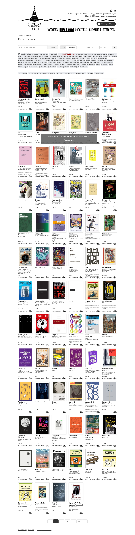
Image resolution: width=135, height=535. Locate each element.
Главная (20, 35)
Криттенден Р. (23, 335)
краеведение (102, 58)
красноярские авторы (25, 60)
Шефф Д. (55, 335)
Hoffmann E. (89, 437)
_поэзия (90, 73)
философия (52, 67)
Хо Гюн (37, 368)
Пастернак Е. (56, 202)
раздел (56, 64)
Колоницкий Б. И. (24, 99)
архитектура (112, 54)
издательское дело (64, 58)
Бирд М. (54, 503)
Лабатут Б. (55, 402)
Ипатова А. (55, 99)
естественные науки (31, 58)
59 (79, 521)
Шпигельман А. (107, 267)
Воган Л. (105, 469)
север (84, 64)
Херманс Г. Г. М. (74, 503)
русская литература (73, 64)
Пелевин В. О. (40, 503)
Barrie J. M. (106, 435)
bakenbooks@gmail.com (26, 530)
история (82, 58)
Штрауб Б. (88, 336)
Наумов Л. (21, 368)
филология (43, 67)
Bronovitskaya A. (107, 368)
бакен (20, 56)
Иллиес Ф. (21, 166)
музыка (93, 60)
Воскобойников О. (91, 133)
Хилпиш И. (89, 469)
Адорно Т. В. (89, 402)
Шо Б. (20, 133)
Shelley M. (38, 335)
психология (28, 64)
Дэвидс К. (38, 200)
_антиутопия (22, 73)
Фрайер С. (38, 435)
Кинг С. (37, 133)
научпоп (100, 60)
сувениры (104, 64)
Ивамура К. (55, 133)
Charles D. (105, 335)
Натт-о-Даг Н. (107, 134)
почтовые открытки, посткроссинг (101, 62)
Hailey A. (55, 368)
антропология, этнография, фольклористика (91, 54)
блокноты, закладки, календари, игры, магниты (65, 56)
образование (108, 60)
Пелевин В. (106, 200)
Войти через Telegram (108, 24)
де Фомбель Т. (23, 134)
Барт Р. (71, 267)
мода (88, 60)
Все (63, 47)
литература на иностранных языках (58, 60)
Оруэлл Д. (55, 166)
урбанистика (33, 67)
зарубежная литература (48, 58)
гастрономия (97, 56)
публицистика (37, 64)
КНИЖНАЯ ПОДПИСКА (66, 54)
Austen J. (38, 469)
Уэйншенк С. (106, 99)
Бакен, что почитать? (44, 530)
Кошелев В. (22, 437)
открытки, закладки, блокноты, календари (32, 62)
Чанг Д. (87, 267)
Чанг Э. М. (89, 368)
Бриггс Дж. (72, 469)
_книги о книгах (81, 73)
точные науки (23, 67)
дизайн (20, 58)
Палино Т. (88, 234)
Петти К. (88, 235)
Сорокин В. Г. (90, 301)
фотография (74, 67)
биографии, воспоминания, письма (36, 56)
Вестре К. (105, 166)
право (20, 64)
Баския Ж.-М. (107, 234)
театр (111, 64)
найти (53, 47)
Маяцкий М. (39, 234)
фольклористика (63, 67)
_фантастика (98, 73)
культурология (39, 60)
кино (88, 58)
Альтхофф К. (39, 301)
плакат (59, 62)
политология (84, 62)
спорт (98, 64)
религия (62, 64)
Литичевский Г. (74, 435)
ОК (114, 47)
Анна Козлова (107, 301)
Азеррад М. (22, 301)
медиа (74, 60)
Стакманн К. (73, 234)
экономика (83, 67)
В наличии (71, 47)
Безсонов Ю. (89, 166)
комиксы (94, 58)
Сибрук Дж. (55, 435)
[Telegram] (111, 11)
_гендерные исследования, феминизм (41, 73)
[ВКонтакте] (114, 11)
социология (91, 64)
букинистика (87, 56)
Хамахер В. (106, 402)
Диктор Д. (72, 402)
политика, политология (71, 62)
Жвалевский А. (57, 200)
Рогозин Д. (55, 101)
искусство (75, 58)
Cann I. (87, 435)
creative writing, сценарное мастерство (34, 54)
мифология (81, 60)
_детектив (59, 73)
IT (19, 54)
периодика (52, 62)
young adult (53, 54)
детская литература (110, 56)
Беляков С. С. (73, 166)
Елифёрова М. (40, 99)
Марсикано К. (56, 235)
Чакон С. (88, 335)
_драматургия (69, 73)
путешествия (48, 64)
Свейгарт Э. (22, 503)
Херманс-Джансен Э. (76, 505)
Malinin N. (105, 370)
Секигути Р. (89, 200)
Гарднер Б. (55, 234)
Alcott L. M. (21, 402)
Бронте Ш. (72, 368)
